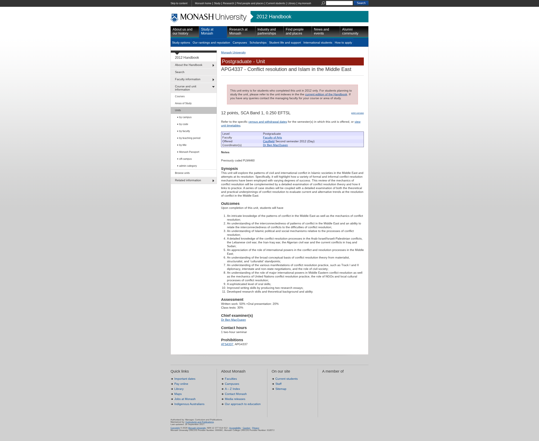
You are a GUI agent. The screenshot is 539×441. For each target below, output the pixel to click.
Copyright (175, 428)
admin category (188, 165)
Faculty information (187, 79)
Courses (180, 96)
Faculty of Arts (272, 137)
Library (292, 3)
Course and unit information (185, 88)
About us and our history (182, 31)
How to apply (343, 42)
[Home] (209, 22)
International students (317, 42)
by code (183, 124)
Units (178, 110)
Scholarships (258, 42)
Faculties (231, 378)
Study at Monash (207, 31)
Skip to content (179, 3)
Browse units (182, 173)
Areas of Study (183, 103)
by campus (185, 117)
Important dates (184, 378)
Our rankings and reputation (211, 42)
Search (179, 72)
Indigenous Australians (189, 404)
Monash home (203, 3)
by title (183, 145)
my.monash (304, 3)
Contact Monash (236, 394)
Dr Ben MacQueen (275, 145)
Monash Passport (189, 152)
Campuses (240, 42)
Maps (178, 394)
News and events (321, 31)
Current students (275, 3)
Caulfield (269, 141)
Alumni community (350, 31)
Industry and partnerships (266, 31)
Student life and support (285, 42)
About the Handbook (188, 65)
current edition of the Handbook (326, 94)
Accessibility (235, 428)
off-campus (185, 158)
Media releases (235, 399)
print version (357, 113)
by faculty (184, 131)
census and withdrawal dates (267, 121)
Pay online (181, 383)
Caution (246, 428)
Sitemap (280, 388)
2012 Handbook (273, 17)
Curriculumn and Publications (199, 422)
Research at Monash (238, 31)
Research (228, 3)
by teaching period (189, 138)
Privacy (255, 428)
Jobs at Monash (185, 399)
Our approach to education (243, 404)
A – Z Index (232, 388)
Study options (181, 42)
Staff (278, 383)
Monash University (233, 52)
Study (217, 3)
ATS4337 (227, 344)
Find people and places (250, 3)
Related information (188, 180)
